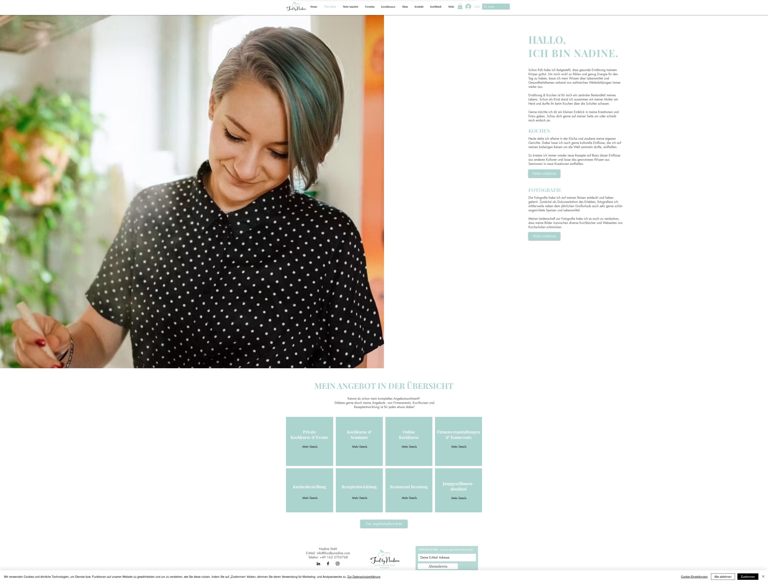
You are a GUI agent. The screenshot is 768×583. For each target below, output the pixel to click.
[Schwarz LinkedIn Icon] (318, 563)
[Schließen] (763, 576)
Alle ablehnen (723, 577)
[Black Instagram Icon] (337, 563)
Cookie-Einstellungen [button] (694, 577)
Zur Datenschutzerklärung (363, 577)
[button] (350, 7)
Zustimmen (748, 577)
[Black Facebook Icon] (328, 563)
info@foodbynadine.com (333, 553)
